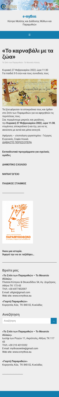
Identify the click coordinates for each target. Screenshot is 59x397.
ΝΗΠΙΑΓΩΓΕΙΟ (10, 174)
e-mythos (29, 16)
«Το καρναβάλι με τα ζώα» (27, 53)
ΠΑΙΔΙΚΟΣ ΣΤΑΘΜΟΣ (14, 183)
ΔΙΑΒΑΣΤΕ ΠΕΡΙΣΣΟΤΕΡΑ (17, 142)
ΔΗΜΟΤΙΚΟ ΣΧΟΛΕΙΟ (14, 164)
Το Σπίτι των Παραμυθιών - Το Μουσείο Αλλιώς (21, 62)
